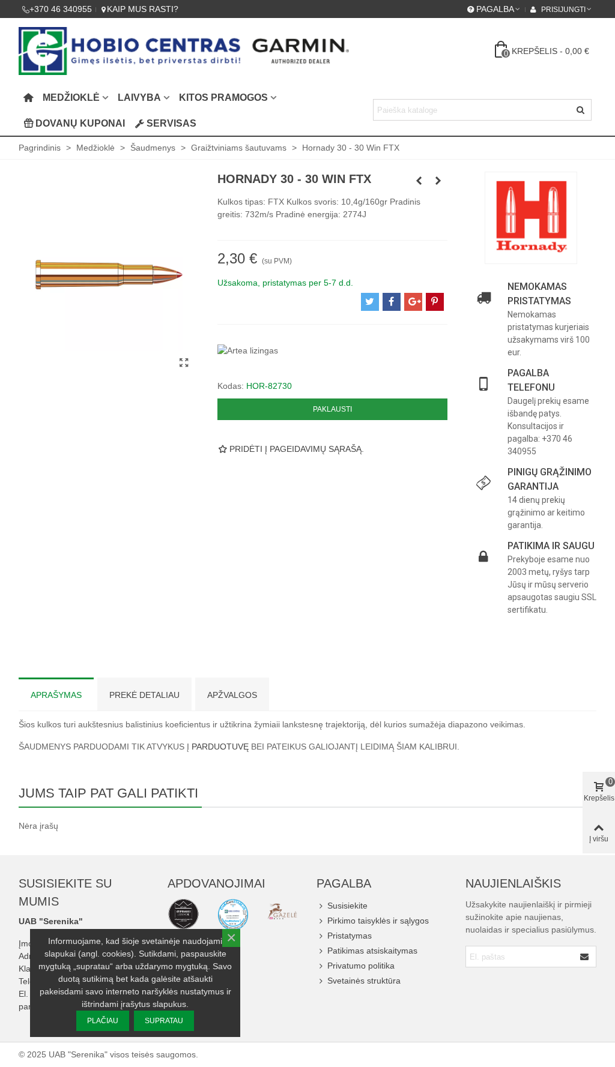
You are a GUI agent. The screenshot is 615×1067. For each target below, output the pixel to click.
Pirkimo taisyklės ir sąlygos (378, 920)
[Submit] (585, 956)
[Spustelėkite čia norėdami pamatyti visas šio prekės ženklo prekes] (531, 218)
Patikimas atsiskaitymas (372, 950)
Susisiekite (347, 905)
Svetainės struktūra (364, 980)
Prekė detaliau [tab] (144, 695)
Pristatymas (349, 935)
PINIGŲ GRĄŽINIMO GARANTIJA (549, 479)
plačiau (102, 1021)
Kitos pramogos (223, 97)
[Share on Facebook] (392, 302)
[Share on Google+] (413, 302)
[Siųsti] (581, 110)
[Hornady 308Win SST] (419, 181)
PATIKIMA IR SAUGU (551, 546)
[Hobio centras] (184, 51)
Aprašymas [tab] (56, 695)
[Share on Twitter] (370, 302)
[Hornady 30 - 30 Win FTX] (184, 363)
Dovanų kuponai (80, 123)
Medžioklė (71, 97)
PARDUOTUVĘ (220, 746)
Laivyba (139, 97)
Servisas (171, 123)
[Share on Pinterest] (435, 302)
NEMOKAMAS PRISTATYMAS (539, 294)
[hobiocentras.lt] (183, 914)
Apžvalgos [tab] (232, 695)
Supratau (164, 1021)
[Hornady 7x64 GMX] (438, 181)
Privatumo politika (361, 965)
